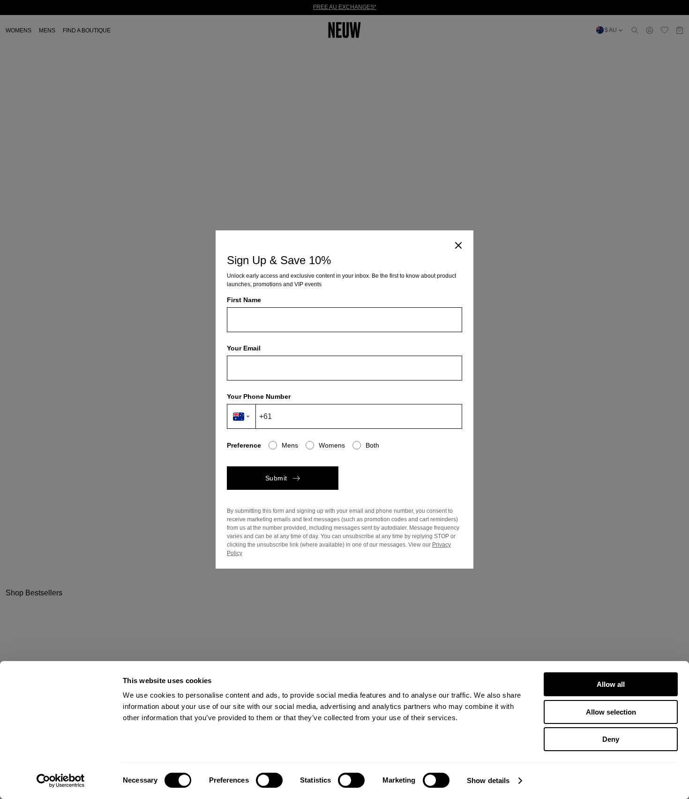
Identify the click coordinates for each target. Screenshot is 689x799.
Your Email (244, 348)
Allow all (611, 684)
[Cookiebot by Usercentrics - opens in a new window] (61, 781)
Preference (244, 445)
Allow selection (611, 712)
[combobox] (241, 416)
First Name (244, 300)
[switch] (269, 780)
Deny (610, 739)
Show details (488, 780)
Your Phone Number (259, 396)
